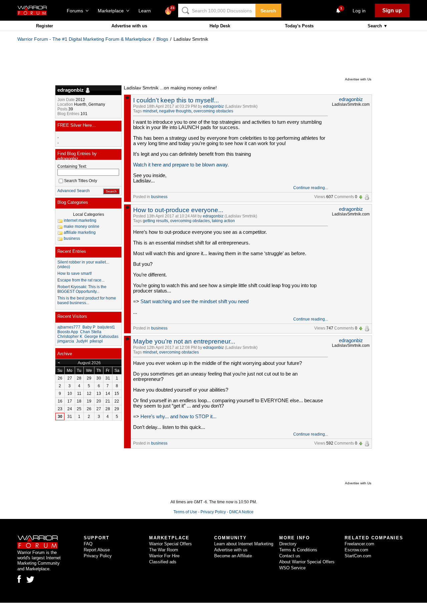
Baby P (88, 327)
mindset (150, 111)
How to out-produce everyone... (178, 209)
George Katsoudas (101, 336)
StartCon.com (358, 555)
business (159, 196)
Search (268, 10)
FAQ (88, 543)
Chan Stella (90, 332)
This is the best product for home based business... (86, 300)
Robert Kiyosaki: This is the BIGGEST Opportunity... (81, 289)
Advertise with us (129, 25)
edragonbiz (213, 106)
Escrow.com (356, 549)
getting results (155, 220)
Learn (146, 10)
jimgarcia (65, 341)
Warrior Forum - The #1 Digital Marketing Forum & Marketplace (84, 39)
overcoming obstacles (213, 111)
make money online (81, 226)
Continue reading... (310, 187)
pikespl (96, 341)
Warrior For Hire (164, 555)
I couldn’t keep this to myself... (176, 100)
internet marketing (80, 220)
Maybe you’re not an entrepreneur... (184, 341)
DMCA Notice (241, 512)
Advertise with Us (358, 79)
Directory (288, 543)
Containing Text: (72, 166)
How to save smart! (74, 273)
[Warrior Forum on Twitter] (30, 579)
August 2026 (89, 363)
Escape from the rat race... (80, 280)
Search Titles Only (80, 180)
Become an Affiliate (233, 555)
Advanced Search (73, 190)
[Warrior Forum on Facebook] (19, 579)
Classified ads (162, 561)
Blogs (162, 39)
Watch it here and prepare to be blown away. (181, 164)
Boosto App (67, 332)
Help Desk (219, 25)
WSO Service (292, 567)
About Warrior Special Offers (307, 561)
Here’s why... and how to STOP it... (178, 416)
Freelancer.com (359, 543)
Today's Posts (299, 25)
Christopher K (69, 336)
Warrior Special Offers (170, 543)
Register (44, 25)
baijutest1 (106, 327)
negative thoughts (175, 111)
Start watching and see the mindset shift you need (194, 301)
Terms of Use (185, 512)
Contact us (289, 555)
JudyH (82, 341)
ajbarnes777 (68, 327)
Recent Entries (71, 251)
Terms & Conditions (298, 549)
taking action (223, 220)
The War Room (163, 549)
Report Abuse (97, 549)
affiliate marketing (80, 232)
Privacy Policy (213, 512)
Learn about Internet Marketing (243, 543)
